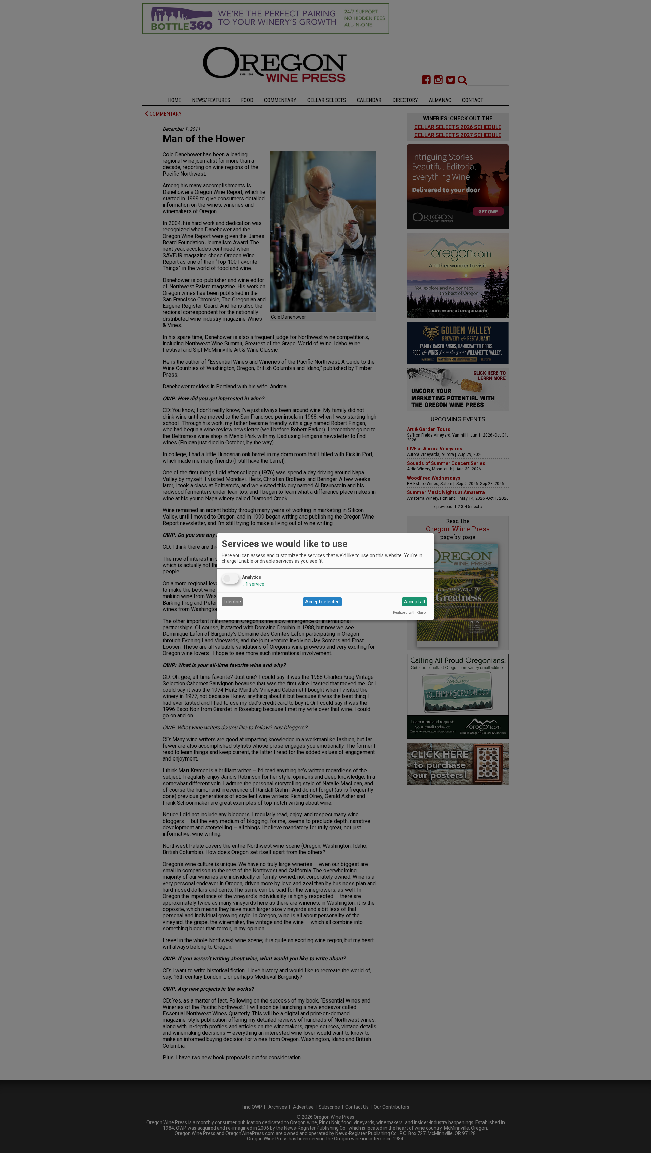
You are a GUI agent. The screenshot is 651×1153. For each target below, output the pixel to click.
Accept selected (322, 601)
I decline (232, 601)
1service (253, 584)
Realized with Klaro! (410, 612)
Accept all (414, 601)
